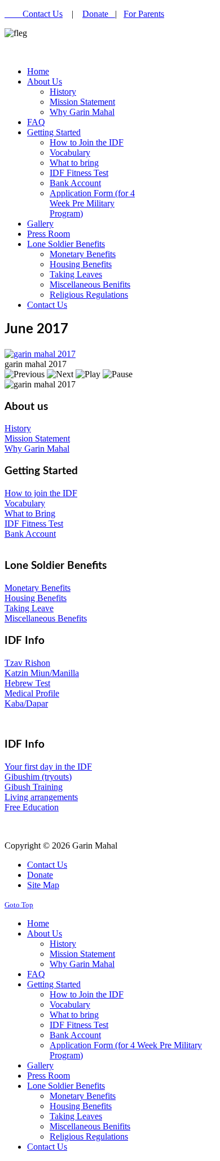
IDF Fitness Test (34, 523)
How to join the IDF (41, 493)
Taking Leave (29, 608)
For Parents (144, 14)
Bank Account (30, 533)
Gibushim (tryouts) (38, 777)
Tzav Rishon (27, 663)
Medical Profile (32, 693)
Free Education (32, 807)
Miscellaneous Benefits (46, 618)
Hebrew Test (27, 683)
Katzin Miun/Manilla (42, 673)
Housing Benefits (36, 598)
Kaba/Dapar (26, 703)
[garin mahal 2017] (40, 354)
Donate (98, 14)
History (18, 428)
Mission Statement (37, 438)
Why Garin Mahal (37, 448)
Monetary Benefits (38, 588)
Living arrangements (41, 797)
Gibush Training (34, 787)
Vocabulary (25, 503)
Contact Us (43, 14)
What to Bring (30, 513)
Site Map (43, 885)
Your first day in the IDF (48, 766)
